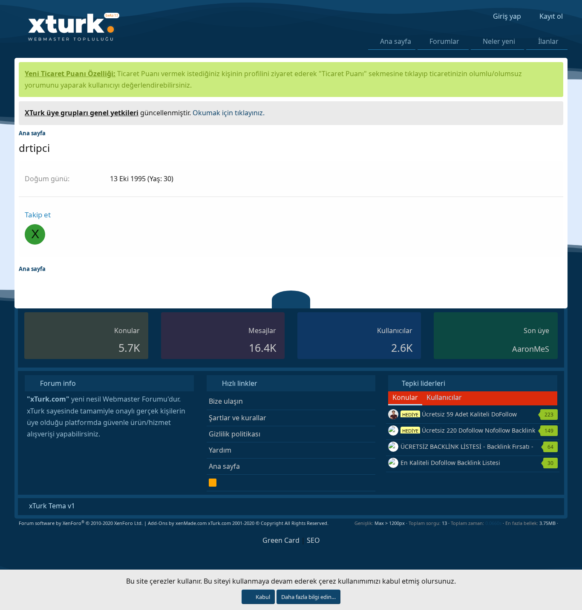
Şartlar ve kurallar (237, 417)
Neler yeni (499, 41)
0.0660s (493, 523)
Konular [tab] (405, 397)
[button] (465, 41)
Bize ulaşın (226, 401)
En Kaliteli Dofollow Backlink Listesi (450, 463)
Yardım (220, 450)
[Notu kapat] (553, 111)
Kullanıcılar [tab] (444, 397)
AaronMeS (530, 349)
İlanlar (548, 41)
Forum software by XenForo (81, 523)
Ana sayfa (395, 41)
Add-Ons (157, 523)
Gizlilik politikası (234, 434)
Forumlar (444, 41)
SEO (313, 540)
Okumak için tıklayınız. (229, 112)
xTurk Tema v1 (51, 505)
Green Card (281, 540)
